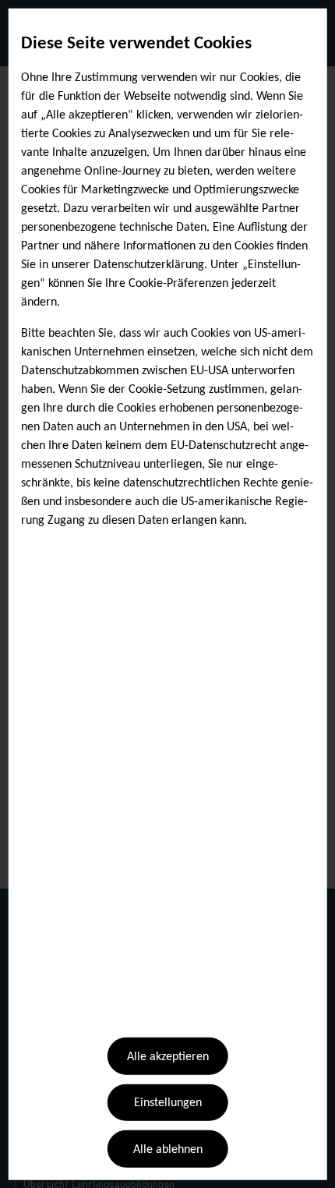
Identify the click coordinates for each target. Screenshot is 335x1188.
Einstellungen (168, 1103)
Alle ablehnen (168, 1150)
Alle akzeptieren (168, 1057)
